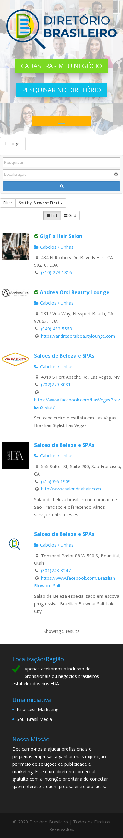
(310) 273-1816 (56, 273)
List (53, 215)
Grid (71, 215)
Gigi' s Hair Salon (61, 236)
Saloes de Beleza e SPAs (64, 355)
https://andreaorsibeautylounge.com (78, 336)
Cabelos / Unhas (56, 247)
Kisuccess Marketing (37, 709)
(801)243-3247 (56, 571)
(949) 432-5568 (56, 329)
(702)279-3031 (56, 385)
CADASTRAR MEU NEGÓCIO (61, 66)
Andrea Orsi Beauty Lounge (74, 292)
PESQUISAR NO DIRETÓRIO (61, 90)
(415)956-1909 (56, 481)
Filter (7, 202)
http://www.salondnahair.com (71, 489)
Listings (12, 143)
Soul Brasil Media (34, 719)
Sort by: (39, 202)
